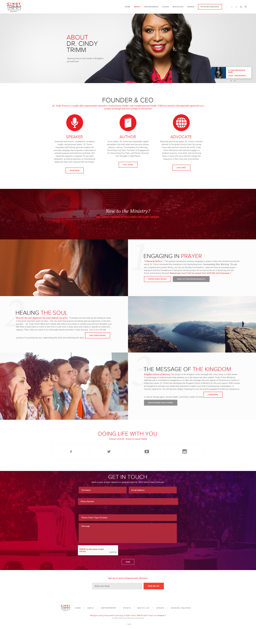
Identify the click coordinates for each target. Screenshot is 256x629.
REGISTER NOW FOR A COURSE (160, 402)
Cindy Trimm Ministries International (131, 618)
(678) (209, 273)
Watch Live (178, 7)
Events (165, 7)
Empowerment (151, 7)
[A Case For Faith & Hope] (218, 72)
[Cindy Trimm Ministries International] (14, 7)
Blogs (230, 75)
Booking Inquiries (210, 7)
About (137, 7)
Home (127, 7)
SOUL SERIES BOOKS (97, 335)
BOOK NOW (74, 170)
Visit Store (128, 165)
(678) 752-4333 (142, 615)
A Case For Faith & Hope (236, 71)
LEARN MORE (213, 394)
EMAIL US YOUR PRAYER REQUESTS (191, 279)
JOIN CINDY (181, 167)
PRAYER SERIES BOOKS (157, 279)
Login (129, 624)
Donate (191, 7)
